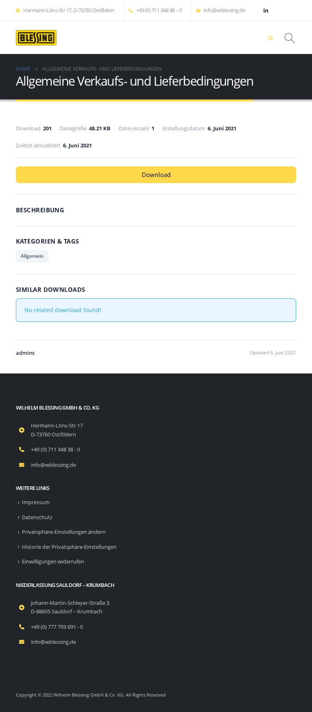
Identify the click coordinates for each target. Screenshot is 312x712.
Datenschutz (37, 517)
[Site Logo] (36, 37)
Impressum (36, 502)
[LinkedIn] (265, 10)
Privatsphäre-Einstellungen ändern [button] (64, 532)
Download (156, 174)
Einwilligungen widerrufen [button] (53, 561)
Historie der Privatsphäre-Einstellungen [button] (69, 547)
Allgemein (32, 255)
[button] (270, 38)
